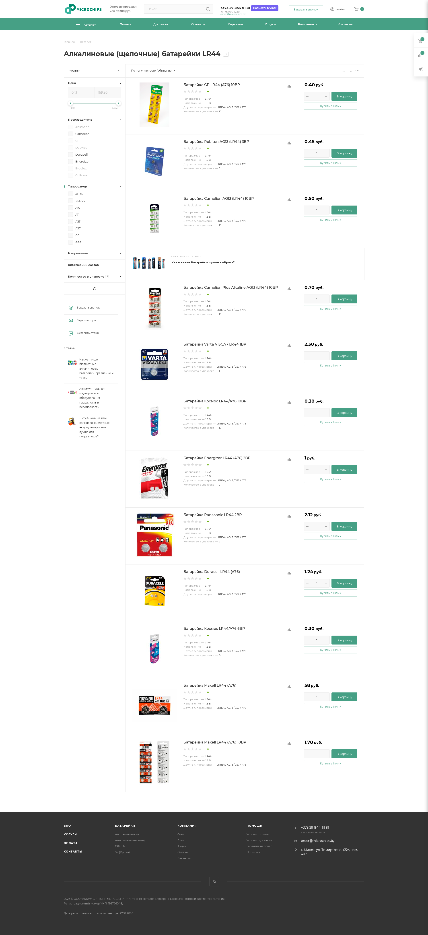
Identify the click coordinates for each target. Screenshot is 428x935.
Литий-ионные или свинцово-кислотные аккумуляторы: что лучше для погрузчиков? (94, 427)
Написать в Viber (264, 8)
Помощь (254, 825)
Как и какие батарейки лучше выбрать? (203, 262)
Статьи (69, 348)
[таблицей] (357, 70)
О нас (181, 834)
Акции (181, 846)
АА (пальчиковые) (127, 834)
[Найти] (207, 9)
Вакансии (184, 858)
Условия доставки (259, 840)
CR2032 (120, 846)
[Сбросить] (94, 289)
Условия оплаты (258, 834)
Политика (253, 852)
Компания (187, 825)
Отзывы (182, 852)
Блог (68, 825)
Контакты (73, 851)
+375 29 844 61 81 (235, 8)
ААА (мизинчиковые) (130, 840)
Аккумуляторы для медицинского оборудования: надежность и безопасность (92, 398)
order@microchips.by (233, 14)
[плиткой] (343, 70)
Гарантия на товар (259, 846)
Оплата (71, 843)
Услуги (70, 834)
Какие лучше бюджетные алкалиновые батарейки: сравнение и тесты (96, 368)
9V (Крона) (122, 852)
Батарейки (125, 825)
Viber (214, 881)
